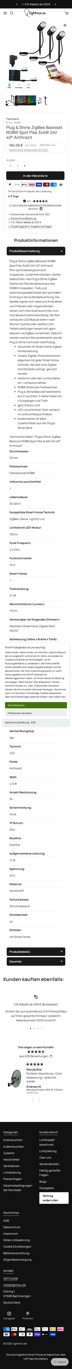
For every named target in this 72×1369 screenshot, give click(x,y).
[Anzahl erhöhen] (24, 166)
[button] (33, 1100)
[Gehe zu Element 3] (32, 101)
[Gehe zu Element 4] (43, 101)
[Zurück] (16, 4)
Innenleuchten (13, 1140)
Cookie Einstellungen (17, 1246)
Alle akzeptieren (16, 705)
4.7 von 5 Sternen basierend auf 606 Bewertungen (35, 205)
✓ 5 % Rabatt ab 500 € (36, 4)
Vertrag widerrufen (50, 1198)
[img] (36, 1051)
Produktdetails (19, 952)
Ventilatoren (11, 1166)
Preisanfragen (12, 1179)
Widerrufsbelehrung (16, 1240)
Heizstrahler (11, 1159)
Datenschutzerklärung (17, 722)
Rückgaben (46, 1188)
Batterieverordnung (16, 1253)
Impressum (10, 1233)
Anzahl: (11, 160)
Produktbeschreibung (24, 251)
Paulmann (12, 119)
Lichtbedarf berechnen (47, 1142)
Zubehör (9, 1153)
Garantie (15, 961)
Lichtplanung (12, 1172)
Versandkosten (49, 1164)
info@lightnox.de (14, 1285)
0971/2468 (10, 1278)
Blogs (43, 1181)
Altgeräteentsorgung (17, 1259)
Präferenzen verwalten (20, 713)
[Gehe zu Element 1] (10, 101)
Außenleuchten (13, 1146)
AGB (33, 722)
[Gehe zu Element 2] (21, 101)
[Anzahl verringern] (10, 166)
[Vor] (55, 4)
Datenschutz (11, 1227)
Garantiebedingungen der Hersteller (17, 1188)
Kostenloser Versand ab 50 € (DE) (28, 150)
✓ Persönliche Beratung (22, 218)
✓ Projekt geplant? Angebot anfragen (30, 226)
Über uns (45, 1157)
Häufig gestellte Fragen (49, 1173)
